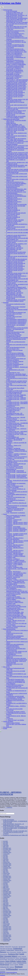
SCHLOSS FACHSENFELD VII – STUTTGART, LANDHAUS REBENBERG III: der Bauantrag (15, 69)
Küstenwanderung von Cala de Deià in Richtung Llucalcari (15, 356)
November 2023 (7, 877)
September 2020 (7, 915)
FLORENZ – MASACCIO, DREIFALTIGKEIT (13, 577)
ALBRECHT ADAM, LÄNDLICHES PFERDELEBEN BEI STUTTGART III (16, 83)
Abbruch (2, 946)
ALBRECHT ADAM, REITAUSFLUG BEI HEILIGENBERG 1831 (16, 236)
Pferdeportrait (4, 964)
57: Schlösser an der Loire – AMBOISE (16, 397)
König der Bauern (11, 959)
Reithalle (16, 964)
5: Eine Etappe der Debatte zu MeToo (15, 711)
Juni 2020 (5, 919)
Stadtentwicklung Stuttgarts (13, 723)
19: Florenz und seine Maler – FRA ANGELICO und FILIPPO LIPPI (15, 613)
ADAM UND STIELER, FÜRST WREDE (17, 169)
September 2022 (7, 895)
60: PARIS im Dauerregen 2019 (14, 392)
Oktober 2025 (6, 851)
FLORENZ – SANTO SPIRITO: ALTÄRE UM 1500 (14, 565)
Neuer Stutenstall (8, 962)
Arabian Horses (10, 950)
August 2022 (6, 897)
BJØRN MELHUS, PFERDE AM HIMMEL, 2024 (14, 124)
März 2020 (5, 922)
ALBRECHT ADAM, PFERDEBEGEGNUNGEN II (14, 198)
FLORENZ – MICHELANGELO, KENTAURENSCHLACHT (15, 551)
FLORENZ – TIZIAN (11, 521)
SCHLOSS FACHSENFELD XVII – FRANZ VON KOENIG (15, 31)
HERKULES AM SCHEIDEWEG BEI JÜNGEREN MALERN (15, 636)
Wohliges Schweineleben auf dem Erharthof (17, 337)
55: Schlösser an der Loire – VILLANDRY (17, 402)
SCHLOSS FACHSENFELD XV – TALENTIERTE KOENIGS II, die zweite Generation (16, 38)
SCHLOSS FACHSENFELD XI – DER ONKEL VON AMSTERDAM (16, 52)
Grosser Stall (23, 956)
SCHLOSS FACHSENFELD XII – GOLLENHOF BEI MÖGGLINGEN (15, 49)
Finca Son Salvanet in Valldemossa (14, 353)
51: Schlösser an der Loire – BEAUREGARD (13, 411)
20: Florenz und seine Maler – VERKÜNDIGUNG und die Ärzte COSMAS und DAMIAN (15, 609)
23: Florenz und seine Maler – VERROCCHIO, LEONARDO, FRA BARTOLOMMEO (15, 598)
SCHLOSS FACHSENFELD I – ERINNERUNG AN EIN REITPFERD (16, 195)
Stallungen (11, 967)
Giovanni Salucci (10, 956)
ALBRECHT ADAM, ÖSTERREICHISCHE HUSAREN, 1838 (16, 164)
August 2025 (6, 853)
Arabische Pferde (19, 950)
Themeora (2, 975)
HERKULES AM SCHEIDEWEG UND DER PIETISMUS (15, 645)
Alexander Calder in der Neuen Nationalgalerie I (14, 314)
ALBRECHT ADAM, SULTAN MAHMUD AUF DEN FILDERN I (15, 94)
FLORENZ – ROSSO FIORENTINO (15, 528)
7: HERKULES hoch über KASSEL (15, 508)
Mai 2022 (5, 901)
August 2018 (6, 940)
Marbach (2, 962)
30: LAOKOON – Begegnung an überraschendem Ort (14, 468)
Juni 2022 (5, 900)
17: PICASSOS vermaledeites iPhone (15, 680)
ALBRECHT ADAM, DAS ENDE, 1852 (16, 129)
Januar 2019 (6, 933)
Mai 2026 (5, 844)
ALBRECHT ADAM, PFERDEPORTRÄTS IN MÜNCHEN (16, 251)
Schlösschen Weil (4, 967)
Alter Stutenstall (22, 946)
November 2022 (7, 893)
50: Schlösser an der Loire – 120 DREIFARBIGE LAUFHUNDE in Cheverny (15, 415)
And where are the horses (6, 948)
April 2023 (5, 886)
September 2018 (7, 939)
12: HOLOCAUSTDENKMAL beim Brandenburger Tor (15, 498)
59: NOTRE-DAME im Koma (13, 393)
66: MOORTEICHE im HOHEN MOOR (16, 381)
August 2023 (6, 881)
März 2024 (5, 872)
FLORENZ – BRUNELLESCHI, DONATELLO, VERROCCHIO (14, 575)
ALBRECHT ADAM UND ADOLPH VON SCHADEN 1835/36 (16, 213)
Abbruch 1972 (8, 946)
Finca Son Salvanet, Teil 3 (12, 348)
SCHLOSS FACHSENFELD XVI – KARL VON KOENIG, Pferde (15, 34)
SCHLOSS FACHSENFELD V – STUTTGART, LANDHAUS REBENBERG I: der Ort (14, 77)
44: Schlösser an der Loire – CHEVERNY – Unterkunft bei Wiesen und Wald (16, 432)
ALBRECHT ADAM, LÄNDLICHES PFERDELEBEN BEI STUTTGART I (16, 89)
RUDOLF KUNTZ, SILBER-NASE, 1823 (17, 162)
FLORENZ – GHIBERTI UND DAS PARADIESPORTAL (15, 583)
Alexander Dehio (15, 946)
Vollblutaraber (12, 969)
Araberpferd (17, 948)
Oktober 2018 (6, 937)
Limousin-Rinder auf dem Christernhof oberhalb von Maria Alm (15, 307)
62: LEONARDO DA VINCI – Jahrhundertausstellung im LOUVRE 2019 (16, 590)
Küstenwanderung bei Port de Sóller (15, 354)
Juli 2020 (5, 918)
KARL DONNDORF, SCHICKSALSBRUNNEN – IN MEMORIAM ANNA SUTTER (14, 13)
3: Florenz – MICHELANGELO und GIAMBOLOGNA (15, 621)
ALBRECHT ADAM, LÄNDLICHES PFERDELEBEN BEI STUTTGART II (16, 86)
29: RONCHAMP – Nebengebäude (15, 470)
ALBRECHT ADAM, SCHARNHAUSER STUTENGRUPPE (16, 203)
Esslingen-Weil (13, 954)
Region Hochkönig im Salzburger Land (16, 312)
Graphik (19, 956)
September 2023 (7, 880)
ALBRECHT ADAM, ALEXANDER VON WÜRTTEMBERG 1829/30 (16, 117)
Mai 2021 (5, 907)
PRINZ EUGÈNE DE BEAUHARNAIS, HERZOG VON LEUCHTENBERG (16, 259)
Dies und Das (6, 666)
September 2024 (7, 867)
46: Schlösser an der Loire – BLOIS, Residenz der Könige (15, 426)
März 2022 (5, 904)
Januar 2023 (6, 890)
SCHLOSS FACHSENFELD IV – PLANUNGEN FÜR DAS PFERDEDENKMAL (15, 186)
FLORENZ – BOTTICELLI (13, 571)
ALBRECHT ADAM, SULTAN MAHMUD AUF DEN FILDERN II (15, 91)
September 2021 (7, 905)
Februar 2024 (6, 873)
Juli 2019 (5, 930)
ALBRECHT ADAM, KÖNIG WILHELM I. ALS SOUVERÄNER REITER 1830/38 (15, 113)
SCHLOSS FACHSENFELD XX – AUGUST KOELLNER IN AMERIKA (16, 182)
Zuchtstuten (2, 971)
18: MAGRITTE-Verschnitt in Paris (15, 679)
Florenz (5, 514)
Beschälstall (19, 952)
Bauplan (8, 952)
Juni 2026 (5, 842)
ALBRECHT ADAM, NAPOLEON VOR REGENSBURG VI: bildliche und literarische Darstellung (17, 143)
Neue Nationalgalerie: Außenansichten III (16, 320)
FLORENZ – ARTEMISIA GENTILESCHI (13, 517)
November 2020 (7, 912)
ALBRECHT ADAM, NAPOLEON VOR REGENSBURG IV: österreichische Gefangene (17, 150)
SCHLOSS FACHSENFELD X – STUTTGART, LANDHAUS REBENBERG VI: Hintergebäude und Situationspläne (16, 56)
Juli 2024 (5, 869)
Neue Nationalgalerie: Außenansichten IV (16, 319)
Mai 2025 (5, 858)
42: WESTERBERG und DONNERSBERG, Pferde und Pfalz (15, 437)
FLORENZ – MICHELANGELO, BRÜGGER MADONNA (15, 538)
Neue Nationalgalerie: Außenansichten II (16, 322)
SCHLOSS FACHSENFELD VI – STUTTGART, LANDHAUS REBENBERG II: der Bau (15, 73)
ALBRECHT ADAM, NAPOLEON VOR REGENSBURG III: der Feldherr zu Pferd (17, 153)
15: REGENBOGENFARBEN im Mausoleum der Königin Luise (14, 685)
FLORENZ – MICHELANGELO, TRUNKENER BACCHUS (15, 545)
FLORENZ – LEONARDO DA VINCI (16, 573)
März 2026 (5, 846)
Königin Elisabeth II (18, 959)
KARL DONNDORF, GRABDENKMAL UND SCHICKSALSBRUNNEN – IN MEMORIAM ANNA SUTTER (17, 20)
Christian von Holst (10, 3)
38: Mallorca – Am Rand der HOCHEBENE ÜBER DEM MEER (15, 449)
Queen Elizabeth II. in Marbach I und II (16, 110)
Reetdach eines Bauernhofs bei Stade (15, 332)
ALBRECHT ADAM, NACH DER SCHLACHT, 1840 (15, 131)
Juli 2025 (5, 855)
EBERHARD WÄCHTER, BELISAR (16, 658)
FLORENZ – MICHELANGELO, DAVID (17, 540)
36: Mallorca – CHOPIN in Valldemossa (16, 454)
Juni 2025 (5, 856)
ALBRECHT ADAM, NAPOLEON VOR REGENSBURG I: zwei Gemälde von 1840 (17, 160)
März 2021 (5, 908)
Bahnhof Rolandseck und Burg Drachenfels (17, 327)
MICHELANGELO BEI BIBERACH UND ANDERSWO (15, 587)
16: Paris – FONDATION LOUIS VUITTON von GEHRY (14, 486)
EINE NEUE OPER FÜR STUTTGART (16, 26)
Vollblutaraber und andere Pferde (11, 119)
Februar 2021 (6, 909)
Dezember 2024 (7, 863)
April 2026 (5, 845)
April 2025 (5, 859)
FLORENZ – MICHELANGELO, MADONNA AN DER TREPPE (15, 554)
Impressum (2, 972)
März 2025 (5, 860)
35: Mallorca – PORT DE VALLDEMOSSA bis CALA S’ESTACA (16, 456)
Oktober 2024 (6, 866)
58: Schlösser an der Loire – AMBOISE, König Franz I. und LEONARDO (16, 395)
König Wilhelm (10, 961)
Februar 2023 (6, 888)
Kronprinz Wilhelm (3, 959)
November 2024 (7, 865)
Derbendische (24, 952)
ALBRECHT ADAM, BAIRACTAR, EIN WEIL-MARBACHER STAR (17, 100)
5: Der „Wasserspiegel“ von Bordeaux (15, 512)
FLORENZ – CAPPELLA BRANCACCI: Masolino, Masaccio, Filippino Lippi (17, 580)
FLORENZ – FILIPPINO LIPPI (14, 567)
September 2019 (7, 929)
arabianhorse (3, 950)
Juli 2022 (5, 898)
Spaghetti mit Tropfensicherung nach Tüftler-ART (15, 835)
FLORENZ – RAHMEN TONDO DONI (16, 533)
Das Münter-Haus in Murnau (13, 336)
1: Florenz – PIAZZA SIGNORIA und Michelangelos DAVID (15, 627)
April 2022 (5, 902)
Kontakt (5, 728)
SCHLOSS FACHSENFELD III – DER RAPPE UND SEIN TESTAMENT (16, 189)
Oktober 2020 (6, 914)
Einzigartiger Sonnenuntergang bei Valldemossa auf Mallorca (14, 365)
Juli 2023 (5, 883)
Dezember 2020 (7, 911)
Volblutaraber (2, 969)
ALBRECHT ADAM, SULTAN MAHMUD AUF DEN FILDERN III (15, 262)
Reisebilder (6, 302)
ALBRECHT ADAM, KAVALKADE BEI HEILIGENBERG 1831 (17, 238)
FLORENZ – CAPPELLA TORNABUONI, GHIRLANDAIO (15, 559)
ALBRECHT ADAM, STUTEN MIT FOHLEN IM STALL (15, 206)
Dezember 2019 (7, 926)
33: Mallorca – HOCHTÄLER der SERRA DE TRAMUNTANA (17, 461)
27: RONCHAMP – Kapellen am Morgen (16, 475)
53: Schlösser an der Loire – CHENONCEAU (13, 405)
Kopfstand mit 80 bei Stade (13, 333)
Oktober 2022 (6, 894)
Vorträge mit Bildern (8, 721)
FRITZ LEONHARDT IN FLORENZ (16, 515)
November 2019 (7, 928)
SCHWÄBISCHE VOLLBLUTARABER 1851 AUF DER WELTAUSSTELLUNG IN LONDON (17, 24)
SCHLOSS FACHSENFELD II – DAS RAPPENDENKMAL (16, 192)
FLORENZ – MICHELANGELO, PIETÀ (17, 522)
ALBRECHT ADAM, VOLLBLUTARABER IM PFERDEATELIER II (13, 210)
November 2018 (7, 936)
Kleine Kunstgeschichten (9, 629)
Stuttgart (19, 966)
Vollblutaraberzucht (23, 969)
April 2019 (5, 932)
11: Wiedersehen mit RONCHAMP (15, 696)
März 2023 (5, 887)
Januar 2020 (6, 925)
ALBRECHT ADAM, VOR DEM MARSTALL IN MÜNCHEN (15, 220)
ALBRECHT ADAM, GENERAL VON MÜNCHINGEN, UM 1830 (16, 244)
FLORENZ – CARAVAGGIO (14, 519)
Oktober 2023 (6, 879)
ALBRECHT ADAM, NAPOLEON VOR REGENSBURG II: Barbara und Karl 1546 (17, 156)
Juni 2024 (5, 870)
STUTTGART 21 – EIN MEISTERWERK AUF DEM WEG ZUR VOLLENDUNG (17, 80)
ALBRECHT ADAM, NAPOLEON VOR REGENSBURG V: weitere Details (17, 146)
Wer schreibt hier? (7, 727)
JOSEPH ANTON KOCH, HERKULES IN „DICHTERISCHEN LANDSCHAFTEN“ (16, 649)
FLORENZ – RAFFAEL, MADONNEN (16, 529)
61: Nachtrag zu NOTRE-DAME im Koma (17, 390)
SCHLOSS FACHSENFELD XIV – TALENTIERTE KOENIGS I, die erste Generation (16, 42)
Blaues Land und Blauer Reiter (13, 334)
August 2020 (6, 916)
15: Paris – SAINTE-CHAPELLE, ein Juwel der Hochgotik (15, 489)
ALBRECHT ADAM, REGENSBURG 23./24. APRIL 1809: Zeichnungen (16, 139)
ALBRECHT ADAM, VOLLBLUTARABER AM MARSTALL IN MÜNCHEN (16, 224)
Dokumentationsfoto (4, 954)
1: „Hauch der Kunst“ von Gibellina (15, 720)
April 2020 (5, 921)
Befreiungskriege (13, 952)
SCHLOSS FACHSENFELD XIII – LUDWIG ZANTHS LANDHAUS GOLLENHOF (15, 46)
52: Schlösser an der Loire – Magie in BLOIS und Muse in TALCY (15, 408)
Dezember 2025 (7, 848)
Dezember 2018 (7, 935)
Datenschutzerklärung (11, 972)
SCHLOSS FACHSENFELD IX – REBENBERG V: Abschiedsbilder (15, 61)
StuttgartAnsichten (7, 9)
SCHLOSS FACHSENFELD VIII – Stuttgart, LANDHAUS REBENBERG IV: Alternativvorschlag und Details (16, 64)
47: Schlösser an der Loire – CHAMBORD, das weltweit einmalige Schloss (17, 423)
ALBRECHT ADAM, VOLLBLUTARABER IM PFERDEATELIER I (13, 217)
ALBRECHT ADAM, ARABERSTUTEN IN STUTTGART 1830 (17, 108)
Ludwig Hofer (21, 961)
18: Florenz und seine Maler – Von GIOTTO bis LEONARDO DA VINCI (16, 615)
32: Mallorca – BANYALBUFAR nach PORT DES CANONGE (16, 464)
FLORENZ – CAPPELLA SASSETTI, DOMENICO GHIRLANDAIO (16, 562)
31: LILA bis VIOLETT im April (14, 466)
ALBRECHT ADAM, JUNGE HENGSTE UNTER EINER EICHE (17, 171)
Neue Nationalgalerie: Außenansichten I (16, 323)
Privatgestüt (12, 964)
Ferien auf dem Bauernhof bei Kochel (15, 347)
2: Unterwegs (9, 718)
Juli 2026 (5, 841)
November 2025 (7, 849)
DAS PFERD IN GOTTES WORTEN (16, 127)
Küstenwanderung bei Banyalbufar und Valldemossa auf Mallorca (16, 359)
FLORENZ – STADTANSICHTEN (15, 585)
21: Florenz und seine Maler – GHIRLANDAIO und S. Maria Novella (16, 606)
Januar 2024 (6, 874)
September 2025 (7, 852)
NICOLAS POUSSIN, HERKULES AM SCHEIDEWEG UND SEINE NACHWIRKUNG (16, 653)
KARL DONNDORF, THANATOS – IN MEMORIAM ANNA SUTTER (16, 16)
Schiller (21, 964)
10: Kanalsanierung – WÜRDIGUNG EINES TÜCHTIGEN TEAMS (15, 698)
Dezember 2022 (7, 891)
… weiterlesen (8, 807)
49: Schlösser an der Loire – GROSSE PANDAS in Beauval (15, 418)
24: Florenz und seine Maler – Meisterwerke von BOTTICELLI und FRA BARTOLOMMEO (17, 594)
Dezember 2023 (7, 876)
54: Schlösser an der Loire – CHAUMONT (17, 403)
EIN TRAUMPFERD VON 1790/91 (15, 126)
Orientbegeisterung (21, 962)
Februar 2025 (6, 862)
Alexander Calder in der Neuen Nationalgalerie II (14, 317)
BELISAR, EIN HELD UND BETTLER (16, 659)
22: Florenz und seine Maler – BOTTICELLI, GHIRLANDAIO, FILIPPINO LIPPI (14, 602)
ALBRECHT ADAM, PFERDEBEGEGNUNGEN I (13, 201)
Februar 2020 (6, 923)
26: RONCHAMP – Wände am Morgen (16, 476)
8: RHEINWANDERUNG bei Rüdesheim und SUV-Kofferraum (16, 506)
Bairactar (3, 952)
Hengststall (3, 957)
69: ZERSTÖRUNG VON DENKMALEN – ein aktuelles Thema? (16, 373)
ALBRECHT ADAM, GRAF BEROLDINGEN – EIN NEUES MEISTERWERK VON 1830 (14, 248)
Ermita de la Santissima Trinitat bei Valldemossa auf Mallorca (14, 362)
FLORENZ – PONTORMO (13, 526)
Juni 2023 (5, 884)
